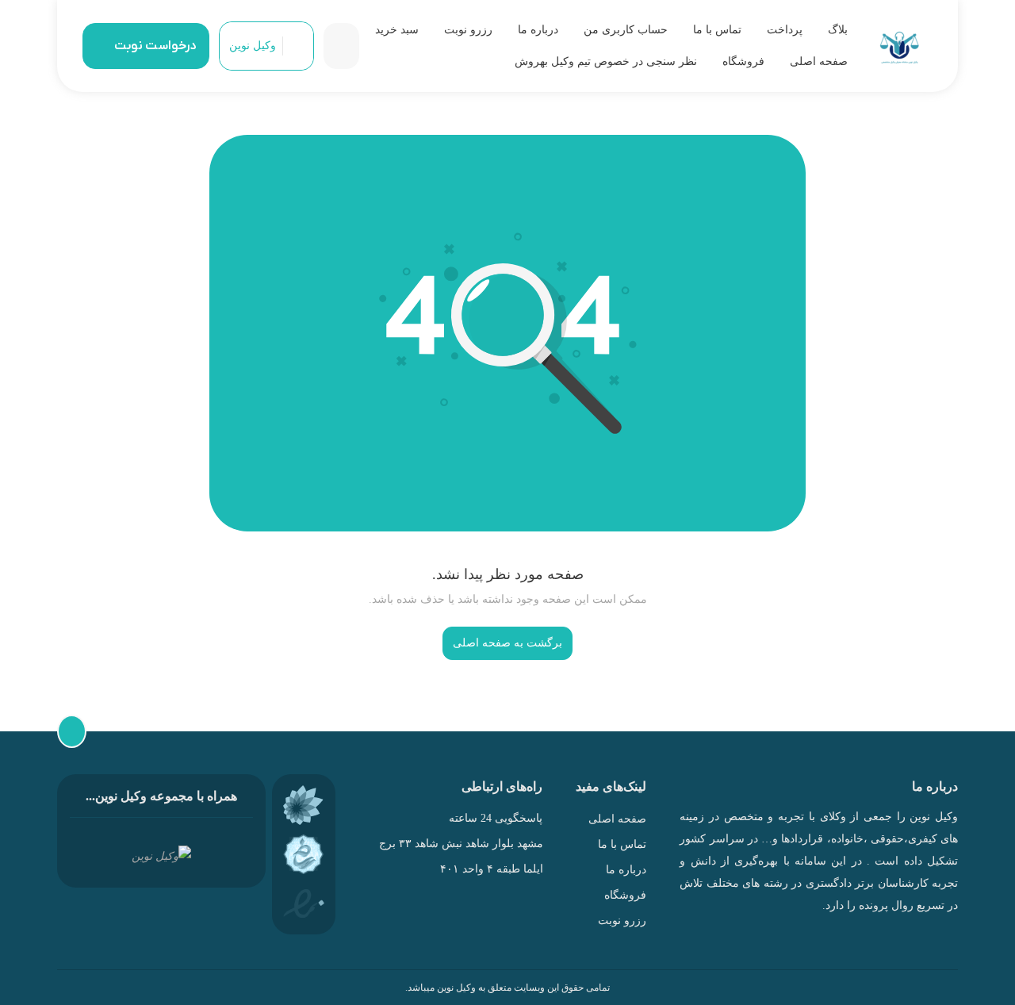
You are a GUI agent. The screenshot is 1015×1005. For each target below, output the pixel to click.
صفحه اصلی (819, 61)
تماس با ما (717, 30)
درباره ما (538, 30)
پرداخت (784, 30)
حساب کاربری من (626, 30)
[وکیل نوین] (899, 46)
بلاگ (838, 30)
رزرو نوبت (468, 30)
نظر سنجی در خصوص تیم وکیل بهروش (606, 61)
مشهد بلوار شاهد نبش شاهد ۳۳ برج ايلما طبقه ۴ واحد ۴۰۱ (460, 856)
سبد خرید (397, 30)
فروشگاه (743, 61)
